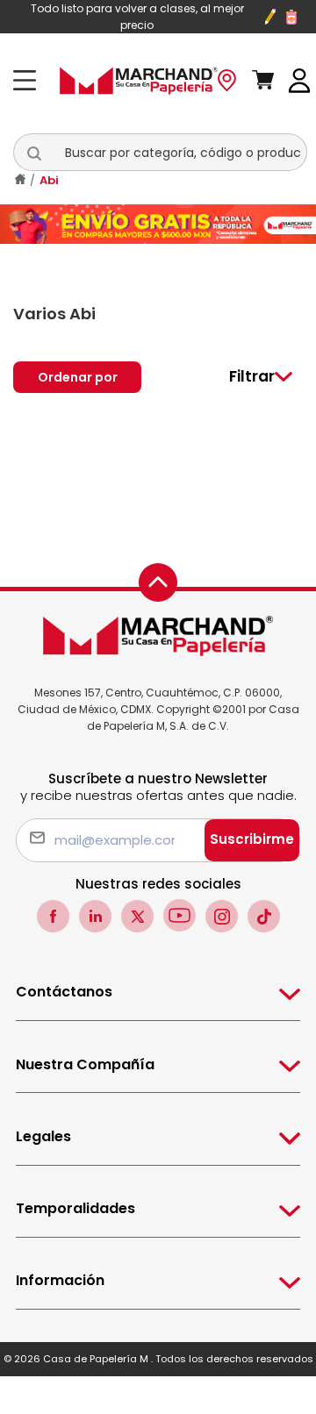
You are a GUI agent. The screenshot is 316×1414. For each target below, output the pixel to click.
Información (60, 1280)
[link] (300, 79)
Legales (43, 1136)
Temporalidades (75, 1208)
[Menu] (29, 80)
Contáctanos (64, 992)
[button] (44, 152)
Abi (49, 180)
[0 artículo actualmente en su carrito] (271, 80)
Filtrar (252, 376)
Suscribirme (252, 839)
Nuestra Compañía (85, 1064)
